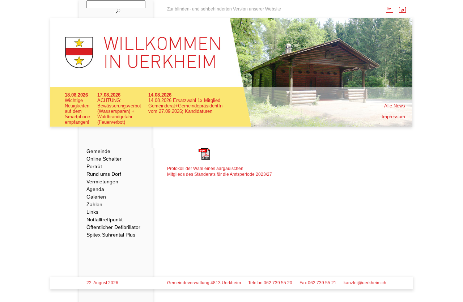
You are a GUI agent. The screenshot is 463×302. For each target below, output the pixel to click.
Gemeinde (98, 151)
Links (92, 212)
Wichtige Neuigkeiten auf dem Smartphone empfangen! (77, 111)
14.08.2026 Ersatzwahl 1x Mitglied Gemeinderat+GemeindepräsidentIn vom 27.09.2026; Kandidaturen (185, 106)
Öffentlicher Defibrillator (113, 227)
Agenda (95, 189)
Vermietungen (102, 181)
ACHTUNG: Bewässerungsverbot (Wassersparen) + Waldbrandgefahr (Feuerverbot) (119, 111)
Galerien (96, 197)
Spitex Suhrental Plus (110, 235)
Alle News (394, 106)
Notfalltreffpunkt (104, 219)
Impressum (393, 116)
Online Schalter (104, 159)
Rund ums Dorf (103, 174)
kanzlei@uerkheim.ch (365, 282)
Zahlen (94, 204)
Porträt (94, 166)
